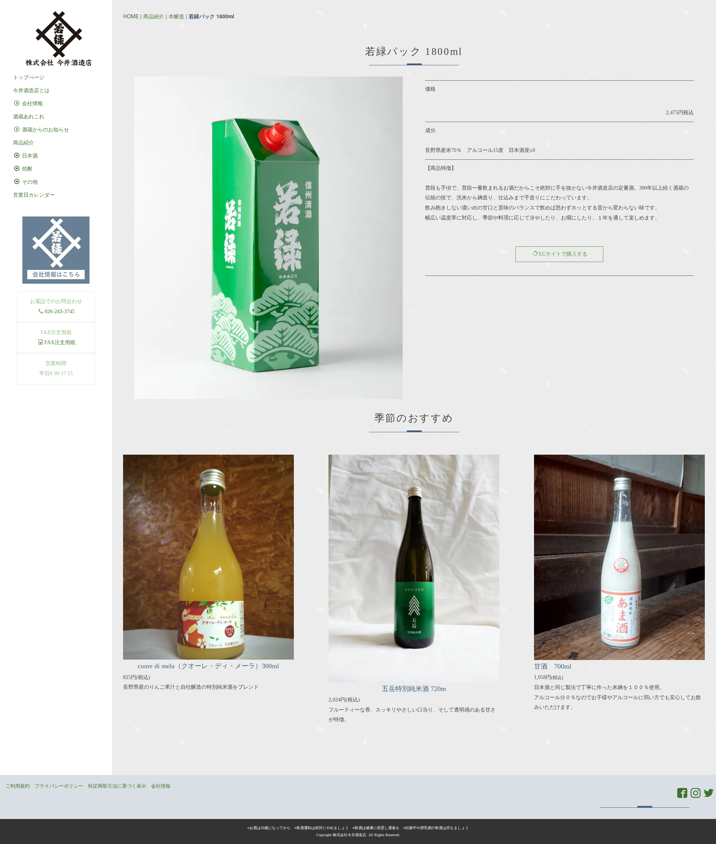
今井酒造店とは (31, 90)
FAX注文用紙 (59, 342)
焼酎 (26, 169)
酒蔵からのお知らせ (45, 130)
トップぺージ (28, 77)
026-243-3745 (60, 311)
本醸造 (176, 16)
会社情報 (32, 103)
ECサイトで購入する (563, 254)
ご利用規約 (18, 786)
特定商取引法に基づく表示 (117, 786)
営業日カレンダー (34, 195)
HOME (131, 16)
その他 (29, 182)
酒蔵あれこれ (28, 116)
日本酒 (29, 156)
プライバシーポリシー (59, 786)
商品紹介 (153, 16)
